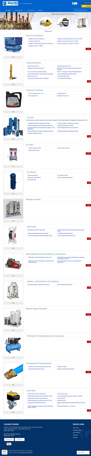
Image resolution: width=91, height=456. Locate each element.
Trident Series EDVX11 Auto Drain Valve (37, 398)
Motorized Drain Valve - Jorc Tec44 (66, 406)
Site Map (75, 437)
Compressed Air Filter (33, 150)
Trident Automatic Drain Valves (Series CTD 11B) (40, 400)
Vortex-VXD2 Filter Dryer (63, 148)
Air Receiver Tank (32, 179)
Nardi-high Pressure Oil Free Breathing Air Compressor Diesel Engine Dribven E (71, 258)
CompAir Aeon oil (61, 93)
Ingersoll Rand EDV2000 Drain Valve (37, 402)
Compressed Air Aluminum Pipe (36, 369)
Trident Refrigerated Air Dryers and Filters (67, 127)
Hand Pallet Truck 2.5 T (33, 66)
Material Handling (34, 63)
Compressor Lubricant (34, 90)
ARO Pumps (31, 227)
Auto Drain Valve (61, 400)
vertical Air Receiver (33, 175)
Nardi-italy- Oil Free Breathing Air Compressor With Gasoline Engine (41, 261)
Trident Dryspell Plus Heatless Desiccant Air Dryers (40, 131)
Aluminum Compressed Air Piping (65, 369)
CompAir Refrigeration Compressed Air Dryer (39, 123)
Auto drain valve (61, 398)
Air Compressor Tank (62, 175)
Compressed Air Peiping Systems (39, 363)
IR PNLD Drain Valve (62, 394)
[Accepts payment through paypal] (9, 445)
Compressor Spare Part (34, 41)
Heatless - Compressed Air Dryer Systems (43, 281)
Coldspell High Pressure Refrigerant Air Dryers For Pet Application (41, 128)
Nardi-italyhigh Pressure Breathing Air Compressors (46, 254)
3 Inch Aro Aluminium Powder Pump (66, 235)
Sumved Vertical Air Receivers (65, 177)
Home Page (7, 10)
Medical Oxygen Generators (36, 309)
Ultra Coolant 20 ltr (33, 95)
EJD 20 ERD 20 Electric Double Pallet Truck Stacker (40, 74)
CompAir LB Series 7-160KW (35, 46)
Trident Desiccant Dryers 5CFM (65, 125)
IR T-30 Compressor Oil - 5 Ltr (35, 93)
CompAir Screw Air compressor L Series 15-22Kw (69, 38)
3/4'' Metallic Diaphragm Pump (65, 233)
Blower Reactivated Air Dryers (64, 284)
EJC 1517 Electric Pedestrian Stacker (37, 71)
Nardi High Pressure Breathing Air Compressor (40, 257)
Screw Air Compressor (34, 35)
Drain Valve (31, 391)
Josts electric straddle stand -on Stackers (38, 78)
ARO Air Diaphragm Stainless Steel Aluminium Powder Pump (70, 230)
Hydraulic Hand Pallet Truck (64, 66)
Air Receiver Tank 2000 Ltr (34, 177)
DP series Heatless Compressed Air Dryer (68, 123)
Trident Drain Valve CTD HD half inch (37, 394)
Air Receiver (31, 172)
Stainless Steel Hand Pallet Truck (36, 68)
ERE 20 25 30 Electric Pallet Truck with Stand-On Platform (69, 69)
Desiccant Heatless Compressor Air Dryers (38, 284)
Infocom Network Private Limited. (26, 452)
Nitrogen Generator (33, 199)
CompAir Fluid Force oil (63, 95)
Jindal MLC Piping (61, 366)
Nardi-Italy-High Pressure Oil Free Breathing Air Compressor (69, 261)
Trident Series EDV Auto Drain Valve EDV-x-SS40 (40, 396)
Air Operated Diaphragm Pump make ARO (38, 233)
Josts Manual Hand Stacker (64, 78)
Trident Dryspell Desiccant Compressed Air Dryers (40, 125)
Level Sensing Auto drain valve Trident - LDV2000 (69, 396)
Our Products (30, 10)
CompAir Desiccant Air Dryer (35, 133)
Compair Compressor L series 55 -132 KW (67, 43)
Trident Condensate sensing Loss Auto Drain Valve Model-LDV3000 (40, 406)
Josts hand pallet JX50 (63, 76)
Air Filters (29, 145)
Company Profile (19, 10)
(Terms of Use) (29, 450)
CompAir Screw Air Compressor (36, 38)
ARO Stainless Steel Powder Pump (36, 230)
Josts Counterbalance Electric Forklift (66, 74)
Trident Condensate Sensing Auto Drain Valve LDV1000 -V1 (71, 403)
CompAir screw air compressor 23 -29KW (67, 41)
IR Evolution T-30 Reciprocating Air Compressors (45, 336)
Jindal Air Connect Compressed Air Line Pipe (39, 366)
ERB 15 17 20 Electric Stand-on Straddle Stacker (69, 71)
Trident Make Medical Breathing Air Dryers (67, 131)
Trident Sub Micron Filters (34, 148)
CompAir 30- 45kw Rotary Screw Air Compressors (40, 43)
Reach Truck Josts (32, 76)
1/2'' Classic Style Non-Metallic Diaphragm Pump (40, 235)
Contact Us (40, 10)
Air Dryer (30, 117)
